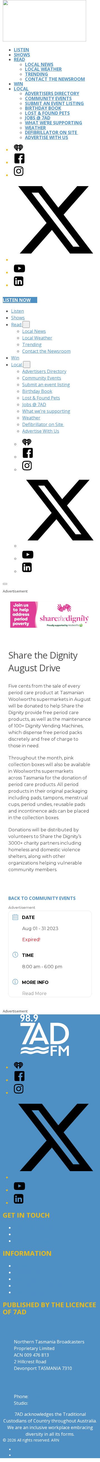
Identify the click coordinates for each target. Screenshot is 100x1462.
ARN (18, 1449)
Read (19, 59)
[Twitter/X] (55, 260)
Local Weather (43, 69)
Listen (21, 50)
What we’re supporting (53, 123)
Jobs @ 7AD (37, 118)
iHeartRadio (24, 1455)
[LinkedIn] (18, 285)
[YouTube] (19, 272)
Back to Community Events (42, 898)
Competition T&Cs (33, 1272)
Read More (34, 993)
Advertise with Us (32, 1234)
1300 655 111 (42, 1403)
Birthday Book (43, 108)
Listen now (17, 300)
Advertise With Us (46, 137)
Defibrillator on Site (51, 132)
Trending (36, 74)
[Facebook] (19, 162)
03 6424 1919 (43, 1396)
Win (18, 84)
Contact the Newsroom (55, 79)
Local (21, 89)
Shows (22, 55)
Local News (39, 64)
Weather (35, 128)
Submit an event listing (54, 103)
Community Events (48, 98)
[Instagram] (18, 175)
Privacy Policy (28, 1266)
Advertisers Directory (52, 93)
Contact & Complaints (36, 1228)
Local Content (28, 1292)
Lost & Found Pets (47, 113)
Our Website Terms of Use (41, 1286)
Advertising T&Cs (32, 1279)
